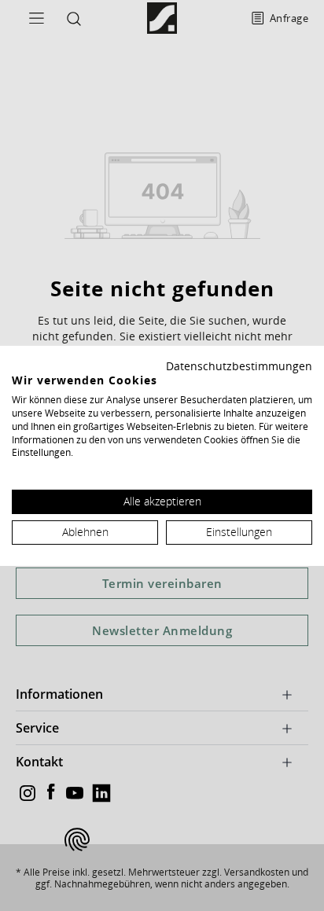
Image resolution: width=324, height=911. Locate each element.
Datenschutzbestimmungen (239, 365)
